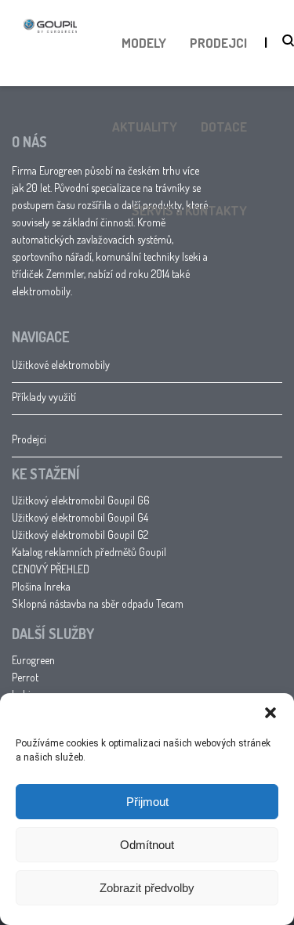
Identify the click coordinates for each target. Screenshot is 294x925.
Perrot (25, 677)
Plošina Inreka (41, 586)
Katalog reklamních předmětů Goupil (89, 551)
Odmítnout (147, 844)
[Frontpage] (50, 62)
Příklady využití (44, 396)
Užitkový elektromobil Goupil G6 (81, 500)
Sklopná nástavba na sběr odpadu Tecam (97, 603)
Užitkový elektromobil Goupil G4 (80, 517)
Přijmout (147, 801)
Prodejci (29, 439)
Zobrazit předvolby (147, 887)
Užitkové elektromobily (61, 364)
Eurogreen (33, 660)
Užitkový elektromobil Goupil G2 (80, 534)
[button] (270, 713)
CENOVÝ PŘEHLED (50, 569)
